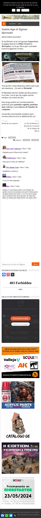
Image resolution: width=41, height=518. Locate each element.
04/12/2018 (12, 24)
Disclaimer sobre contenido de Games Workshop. (24, 514)
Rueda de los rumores (10, 123)
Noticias (26, 140)
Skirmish (12, 137)
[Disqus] (20, 172)
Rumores (35, 140)
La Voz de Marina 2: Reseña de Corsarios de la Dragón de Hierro (31, 127)
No (18, 10)
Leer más (25, 10)
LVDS (19, 24)
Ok (14, 10)
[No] (38, 7)
